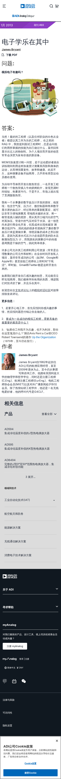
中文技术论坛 (21, 290)
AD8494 (10, 460)
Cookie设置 (30, 763)
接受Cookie (30, 772)
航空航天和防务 (13, 513)
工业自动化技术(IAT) (17, 500)
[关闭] (57, 740)
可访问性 (7, 712)
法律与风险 (9, 699)
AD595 (8, 444)
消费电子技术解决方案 (18, 555)
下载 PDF (11, 55)
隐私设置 (7, 725)
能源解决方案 (12, 527)
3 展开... (30, 477)
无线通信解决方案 (15, 541)
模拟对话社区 (42, 290)
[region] (30, 757)
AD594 (9, 429)
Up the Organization (43, 337)
